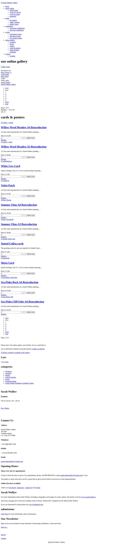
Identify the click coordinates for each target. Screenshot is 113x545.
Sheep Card (7, 262)
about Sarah (14, 10)
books (12, 44)
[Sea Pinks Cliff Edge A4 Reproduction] (7, 297)
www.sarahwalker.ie (88, 497)
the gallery (13, 20)
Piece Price (5, 76)
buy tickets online (16, 38)
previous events (15, 36)
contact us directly (38, 349)
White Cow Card (10, 166)
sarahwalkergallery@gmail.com (12, 461)
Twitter (37, 488)
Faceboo (12, 488)
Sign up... (4, 527)
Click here (4, 514)
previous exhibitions (17, 30)
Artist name (5, 74)
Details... (4, 140)
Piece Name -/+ (6, 72)
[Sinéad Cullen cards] (8, 239)
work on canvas (15, 12)
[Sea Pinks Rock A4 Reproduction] (9, 277)
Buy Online (5, 408)
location (12, 56)
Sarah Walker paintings (14, 51)
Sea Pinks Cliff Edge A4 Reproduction (22, 301)
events (7, 32)
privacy (3, 535)
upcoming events (16, 34)
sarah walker (9, 8)
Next (7, 102)
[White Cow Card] (6, 161)
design (12, 46)
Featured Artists (10, 381)
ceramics (13, 42)
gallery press (14, 24)
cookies (3, 538)
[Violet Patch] (5, 181)
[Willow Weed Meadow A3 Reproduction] (6, 142)
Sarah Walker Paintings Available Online (19, 383)
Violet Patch (8, 185)
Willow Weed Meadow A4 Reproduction (23, 127)
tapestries (13, 16)
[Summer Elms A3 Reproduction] (7, 219)
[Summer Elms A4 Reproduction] (6, 200)
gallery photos (15, 22)
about (7, 18)
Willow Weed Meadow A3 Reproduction (23, 146)
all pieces (8, 371)
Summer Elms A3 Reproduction (19, 224)
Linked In (28, 488)
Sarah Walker (5, 82)
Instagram (20, 488)
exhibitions (9, 26)
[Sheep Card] (5, 258)
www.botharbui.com (36, 504)
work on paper (15, 14)
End (6, 104)
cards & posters (15, 48)
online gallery (10, 40)
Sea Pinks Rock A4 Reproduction (19, 282)
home (7, 6)
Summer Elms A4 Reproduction (19, 204)
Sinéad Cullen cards (12, 243)
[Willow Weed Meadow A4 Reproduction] (7, 123)
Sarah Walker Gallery (8, 84)
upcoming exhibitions (17, 28)
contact (7, 54)
